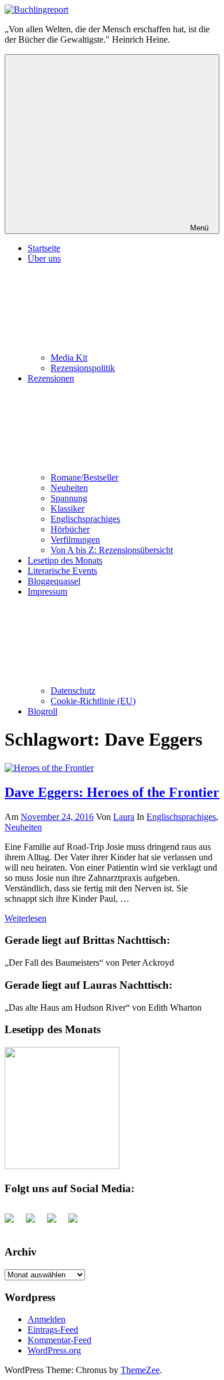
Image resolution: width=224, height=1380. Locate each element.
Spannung (69, 498)
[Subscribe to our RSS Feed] (56, 1222)
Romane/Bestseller (84, 477)
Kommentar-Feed (59, 1340)
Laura (123, 817)
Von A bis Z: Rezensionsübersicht (112, 550)
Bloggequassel (54, 581)
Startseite (44, 248)
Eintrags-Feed (53, 1329)
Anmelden (46, 1319)
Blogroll (42, 711)
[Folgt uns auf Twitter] (35, 1222)
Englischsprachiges (85, 519)
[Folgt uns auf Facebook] (14, 1222)
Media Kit (69, 357)
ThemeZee (140, 1370)
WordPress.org (54, 1350)
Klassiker (67, 508)
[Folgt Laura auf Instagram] (77, 1222)
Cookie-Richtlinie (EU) (93, 701)
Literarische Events (62, 571)
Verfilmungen (75, 540)
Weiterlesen (26, 918)
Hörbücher (70, 529)
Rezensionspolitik (83, 368)
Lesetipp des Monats (65, 560)
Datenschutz (73, 690)
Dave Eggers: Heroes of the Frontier (112, 792)
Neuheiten (69, 488)
